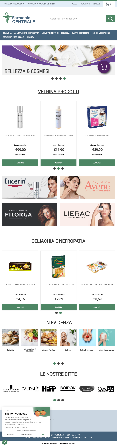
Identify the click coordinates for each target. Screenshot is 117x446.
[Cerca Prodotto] (110, 18)
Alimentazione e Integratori (30, 350)
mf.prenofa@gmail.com (34, 437)
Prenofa (54, 443)
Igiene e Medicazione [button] (101, 33)
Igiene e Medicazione (106, 350)
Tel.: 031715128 (50, 437)
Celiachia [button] (7, 33)
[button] (53, 78)
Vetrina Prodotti (58, 91)
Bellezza (68, 350)
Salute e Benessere (87, 350)
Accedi (74, 4)
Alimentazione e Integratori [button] (26, 33)
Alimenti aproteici (50, 33)
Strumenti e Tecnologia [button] (13, 37)
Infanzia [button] (30, 37)
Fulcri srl (72, 443)
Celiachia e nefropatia (58, 241)
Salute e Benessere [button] (80, 33)
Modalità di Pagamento (14, 4)
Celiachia (10, 350)
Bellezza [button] (65, 33)
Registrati (85, 4)
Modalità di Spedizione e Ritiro (41, 4)
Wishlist (96, 4)
